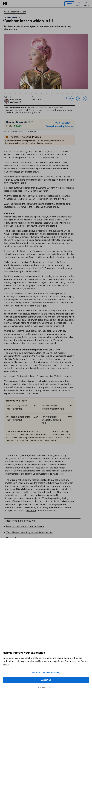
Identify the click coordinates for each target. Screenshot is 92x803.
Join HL (69, 4)
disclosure (31, 510)
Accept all (46, 680)
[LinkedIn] (67, 98)
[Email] (72, 98)
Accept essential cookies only (46, 672)
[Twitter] (84, 98)
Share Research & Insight (15, 12)
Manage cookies (46, 687)
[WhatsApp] (78, 98)
